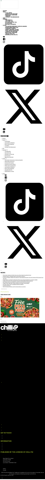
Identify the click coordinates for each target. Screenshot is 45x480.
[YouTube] (4, 130)
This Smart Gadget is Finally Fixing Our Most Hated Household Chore (17, 275)
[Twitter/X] (23, 127)
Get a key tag (9, 21)
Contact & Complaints (8, 435)
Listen (3, 173)
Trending (7, 15)
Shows (5, 10)
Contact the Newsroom (12, 17)
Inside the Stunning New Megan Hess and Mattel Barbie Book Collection (18, 280)
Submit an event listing (12, 29)
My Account (8, 23)
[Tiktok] (23, 85)
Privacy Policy (6, 443)
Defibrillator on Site (11, 34)
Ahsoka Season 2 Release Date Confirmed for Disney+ (14, 276)
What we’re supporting (12, 30)
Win (4, 18)
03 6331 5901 (9, 470)
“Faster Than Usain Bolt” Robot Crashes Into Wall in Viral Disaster (16, 283)
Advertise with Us (7, 437)
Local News (8, 12)
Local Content (6, 449)
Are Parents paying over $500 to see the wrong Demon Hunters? (16, 282)
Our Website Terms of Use (9, 448)
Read (4, 11)
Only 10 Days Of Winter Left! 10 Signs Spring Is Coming (14, 286)
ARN (4, 477)
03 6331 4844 (9, 468)
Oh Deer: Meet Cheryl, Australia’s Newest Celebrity (13, 284)
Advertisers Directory (11, 27)
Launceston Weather (11, 13)
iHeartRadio (5, 478)
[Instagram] (4, 42)
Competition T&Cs (7, 445)
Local (4, 25)
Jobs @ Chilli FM (9, 33)
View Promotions (6, 294)
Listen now (4, 136)
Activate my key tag (11, 22)
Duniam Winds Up (6, 285)
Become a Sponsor (10, 24)
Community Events (10, 28)
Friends (5, 19)
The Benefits (8, 20)
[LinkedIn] (4, 132)
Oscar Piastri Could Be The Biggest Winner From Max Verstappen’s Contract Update (20, 279)
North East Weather (11, 14)
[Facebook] (4, 40)
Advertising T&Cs (7, 446)
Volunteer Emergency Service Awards (16, 26)
